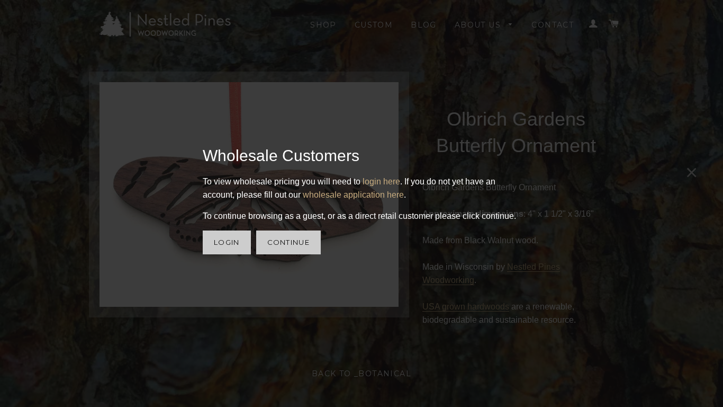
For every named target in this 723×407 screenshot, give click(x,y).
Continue (288, 242)
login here (381, 181)
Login (227, 242)
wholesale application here (353, 194)
